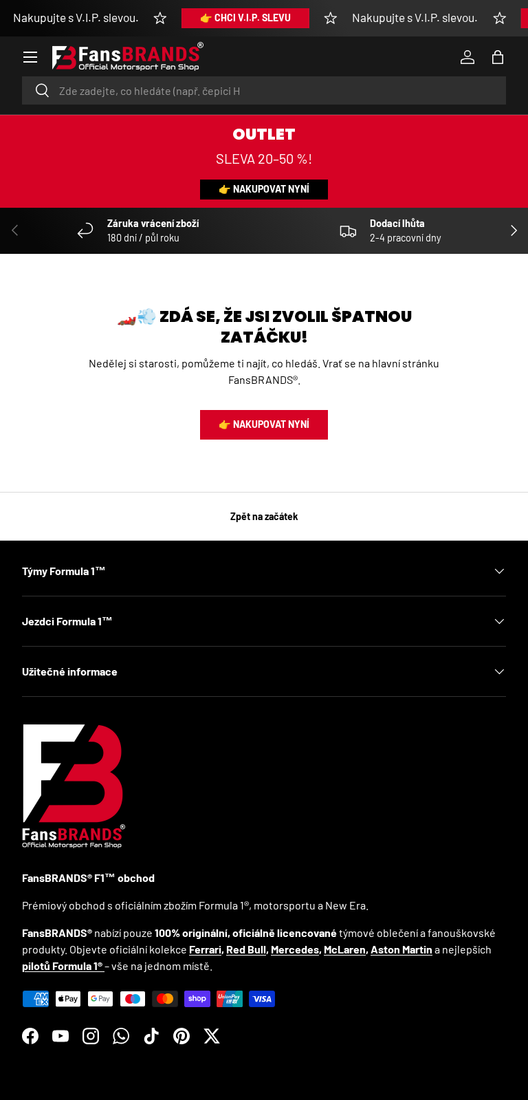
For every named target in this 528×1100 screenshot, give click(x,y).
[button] (498, 57)
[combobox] (264, 90)
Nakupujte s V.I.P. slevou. (76, 17)
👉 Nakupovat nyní (264, 189)
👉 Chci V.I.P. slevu (245, 17)
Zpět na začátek (264, 516)
